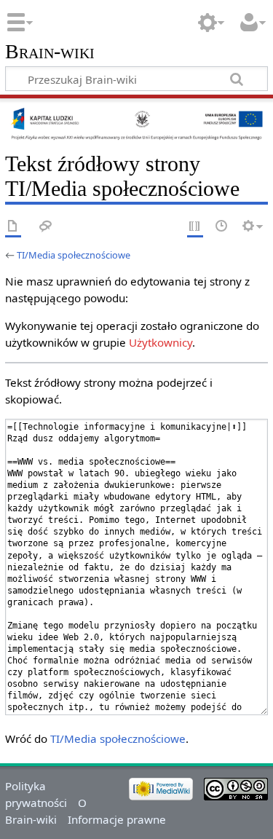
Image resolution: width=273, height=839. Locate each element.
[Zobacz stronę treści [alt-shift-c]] (13, 226)
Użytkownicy (160, 342)
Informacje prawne (117, 819)
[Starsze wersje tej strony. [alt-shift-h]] (222, 226)
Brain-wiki (50, 52)
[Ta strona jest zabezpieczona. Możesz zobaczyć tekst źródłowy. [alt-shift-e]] (195, 226)
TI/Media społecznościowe (73, 254)
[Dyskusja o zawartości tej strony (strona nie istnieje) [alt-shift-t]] (46, 226)
